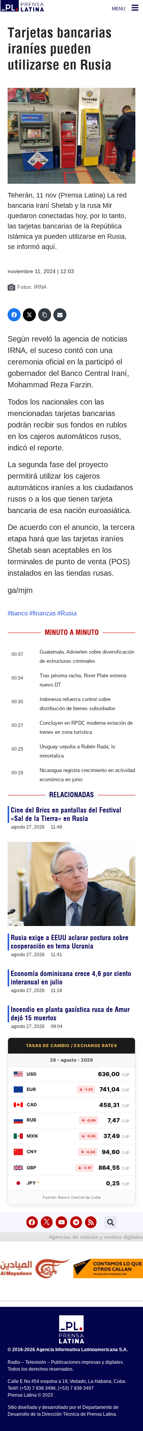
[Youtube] (61, 1222)
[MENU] (135, 7)
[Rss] (91, 1222)
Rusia (69, 613)
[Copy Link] (44, 314)
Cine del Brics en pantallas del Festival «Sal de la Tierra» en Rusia (66, 814)
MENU (118, 8)
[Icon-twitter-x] (47, 1222)
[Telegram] (76, 1222)
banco (19, 613)
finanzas (44, 613)
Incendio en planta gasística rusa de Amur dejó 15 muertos (70, 1013)
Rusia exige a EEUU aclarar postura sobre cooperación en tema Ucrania (70, 941)
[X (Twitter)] (29, 314)
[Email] (59, 314)
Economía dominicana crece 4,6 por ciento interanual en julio (71, 977)
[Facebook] (14, 314)
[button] (110, 1222)
